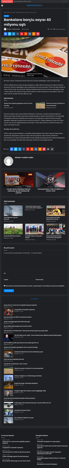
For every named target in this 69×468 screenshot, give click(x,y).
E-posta (6, 279)
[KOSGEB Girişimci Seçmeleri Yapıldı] (34, 229)
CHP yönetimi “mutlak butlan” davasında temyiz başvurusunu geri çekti (26, 331)
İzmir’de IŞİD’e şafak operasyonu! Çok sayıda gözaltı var (21, 343)
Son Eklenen (34, 299)
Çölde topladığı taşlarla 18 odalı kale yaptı (17, 321)
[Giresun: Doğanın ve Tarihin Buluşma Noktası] (8, 378)
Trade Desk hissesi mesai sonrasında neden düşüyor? (33, 207)
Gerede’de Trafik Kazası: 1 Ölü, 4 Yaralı (15, 364)
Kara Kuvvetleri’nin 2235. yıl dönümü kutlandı (25, 1)
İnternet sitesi (39, 279)
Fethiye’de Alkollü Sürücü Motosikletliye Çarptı (28, 352)
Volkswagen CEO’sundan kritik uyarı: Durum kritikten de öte (32, 403)
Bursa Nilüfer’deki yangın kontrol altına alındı (18, 326)
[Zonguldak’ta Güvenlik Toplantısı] (8, 312)
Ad (5, 273)
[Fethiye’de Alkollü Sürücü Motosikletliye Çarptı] (8, 354)
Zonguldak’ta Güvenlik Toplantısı (24, 309)
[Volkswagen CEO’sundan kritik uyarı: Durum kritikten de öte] (8, 405)
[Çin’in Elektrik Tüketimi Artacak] (13, 210)
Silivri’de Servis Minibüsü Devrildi (14, 359)
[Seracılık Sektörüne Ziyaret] (13, 229)
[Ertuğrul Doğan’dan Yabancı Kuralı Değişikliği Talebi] (8, 393)
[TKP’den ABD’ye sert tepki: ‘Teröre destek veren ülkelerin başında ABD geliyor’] (8, 337)
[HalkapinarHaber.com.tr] (34, 5)
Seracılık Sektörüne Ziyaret (12, 236)
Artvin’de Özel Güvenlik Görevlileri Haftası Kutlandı (19, 398)
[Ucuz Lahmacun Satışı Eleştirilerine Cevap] (55, 210)
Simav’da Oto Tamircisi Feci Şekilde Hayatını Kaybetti (20, 305)
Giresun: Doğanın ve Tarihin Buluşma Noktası (28, 376)
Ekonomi (13, 12)
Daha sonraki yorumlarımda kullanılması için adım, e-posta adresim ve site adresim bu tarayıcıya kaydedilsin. (35, 286)
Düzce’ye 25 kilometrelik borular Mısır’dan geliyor (54, 236)
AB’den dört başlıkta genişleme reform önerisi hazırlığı (20, 347)
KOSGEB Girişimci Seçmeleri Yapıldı (33, 236)
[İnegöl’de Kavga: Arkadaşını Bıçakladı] (8, 385)
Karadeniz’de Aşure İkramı (22, 410)
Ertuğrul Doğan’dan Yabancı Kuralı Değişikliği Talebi (30, 391)
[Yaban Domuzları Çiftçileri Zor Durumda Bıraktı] (40, 105)
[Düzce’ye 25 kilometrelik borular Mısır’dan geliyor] (55, 229)
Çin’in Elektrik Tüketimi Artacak (11, 218)
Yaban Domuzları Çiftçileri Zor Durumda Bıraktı (28, 368)
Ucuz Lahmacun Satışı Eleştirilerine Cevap (53, 218)
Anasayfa (7, 12)
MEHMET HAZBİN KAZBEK (13, 29)
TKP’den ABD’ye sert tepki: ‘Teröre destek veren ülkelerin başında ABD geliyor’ (38, 335)
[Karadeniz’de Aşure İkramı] (8, 412)
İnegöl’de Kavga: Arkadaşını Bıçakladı (26, 383)
